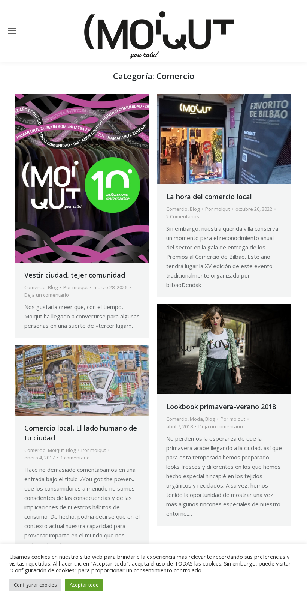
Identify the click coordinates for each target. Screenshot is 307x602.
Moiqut (56, 450)
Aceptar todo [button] (84, 584)
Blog (53, 287)
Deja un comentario (46, 294)
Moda (196, 419)
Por (75, 287)
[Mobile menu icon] (11, 30)
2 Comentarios (182, 216)
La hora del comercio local (209, 196)
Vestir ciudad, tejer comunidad (74, 274)
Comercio (35, 287)
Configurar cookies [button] (35, 584)
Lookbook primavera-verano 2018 (221, 406)
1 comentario (75, 457)
